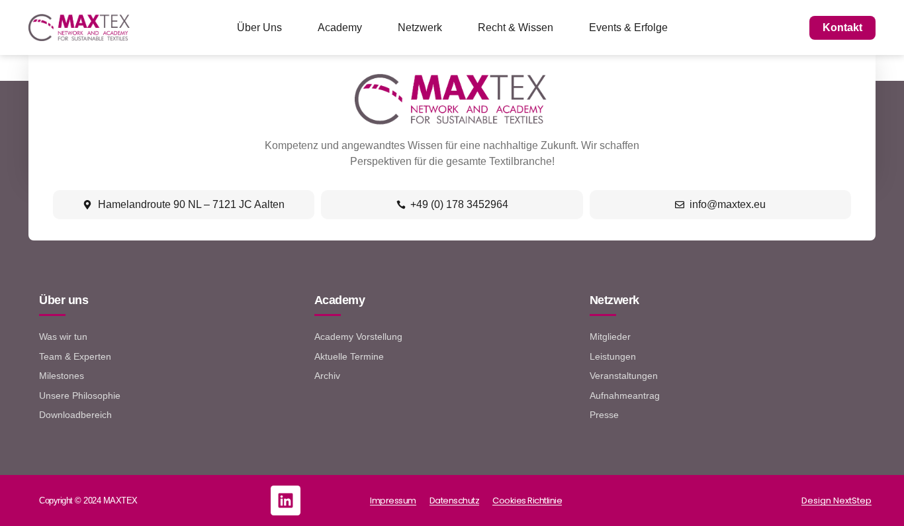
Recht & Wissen (515, 27)
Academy (340, 27)
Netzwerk (420, 27)
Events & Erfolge (628, 27)
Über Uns (259, 27)
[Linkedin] (285, 500)
